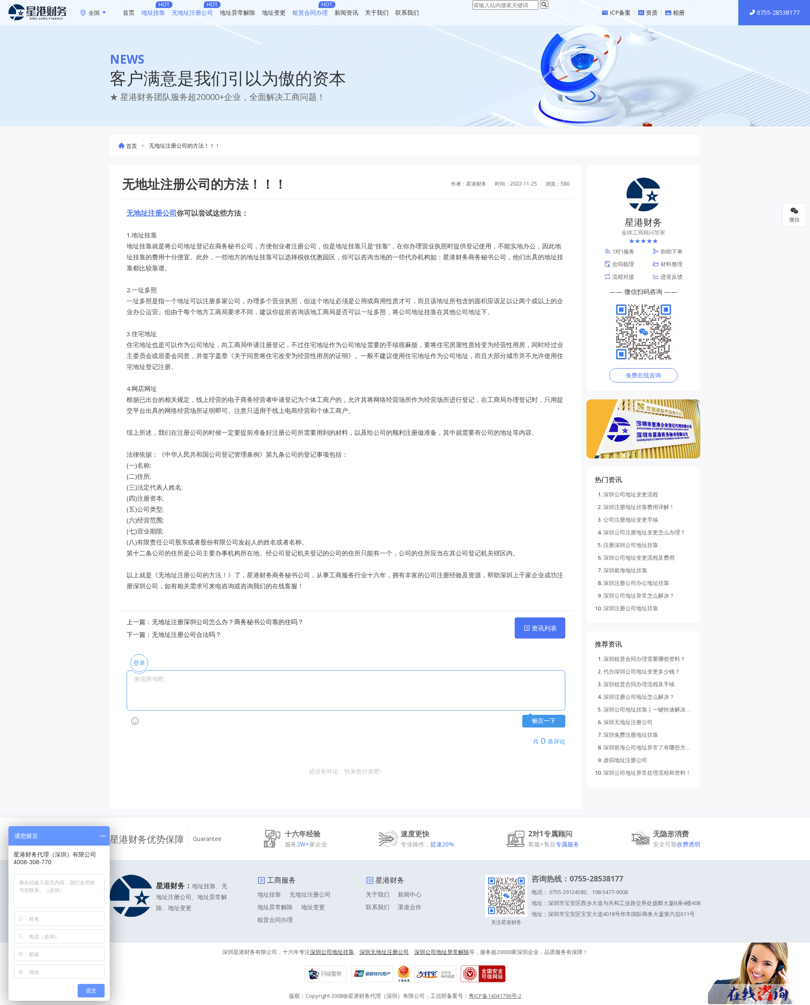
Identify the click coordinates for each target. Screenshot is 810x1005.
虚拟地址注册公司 (625, 760)
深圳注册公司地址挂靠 (630, 608)
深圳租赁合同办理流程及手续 (639, 684)
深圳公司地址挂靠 (332, 952)
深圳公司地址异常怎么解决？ (639, 595)
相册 (679, 13)
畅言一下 (544, 721)
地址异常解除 (237, 12)
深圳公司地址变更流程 (630, 494)
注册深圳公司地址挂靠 (630, 545)
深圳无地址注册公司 (628, 722)
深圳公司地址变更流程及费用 (639, 557)
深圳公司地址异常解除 (441, 952)
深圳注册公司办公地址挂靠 (636, 583)
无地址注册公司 (192, 12)
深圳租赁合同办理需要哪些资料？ (644, 659)
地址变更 (274, 12)
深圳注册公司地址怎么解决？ (639, 697)
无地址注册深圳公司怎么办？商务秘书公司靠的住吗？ (228, 621)
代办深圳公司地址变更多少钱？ (641, 671)
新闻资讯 (346, 12)
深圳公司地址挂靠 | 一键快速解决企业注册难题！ (647, 709)
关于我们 (377, 12)
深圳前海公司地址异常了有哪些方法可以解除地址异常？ (647, 747)
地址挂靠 (153, 12)
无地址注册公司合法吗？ (186, 634)
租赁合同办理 (310, 12)
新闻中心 (409, 894)
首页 (129, 12)
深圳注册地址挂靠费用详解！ (639, 507)
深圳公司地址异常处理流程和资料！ (647, 772)
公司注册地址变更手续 (630, 519)
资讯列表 (544, 628)
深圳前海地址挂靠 (625, 570)
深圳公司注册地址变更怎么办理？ (644, 532)
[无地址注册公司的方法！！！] (37, 12)
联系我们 (407, 12)
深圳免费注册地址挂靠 (630, 734)
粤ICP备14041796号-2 (495, 996)
